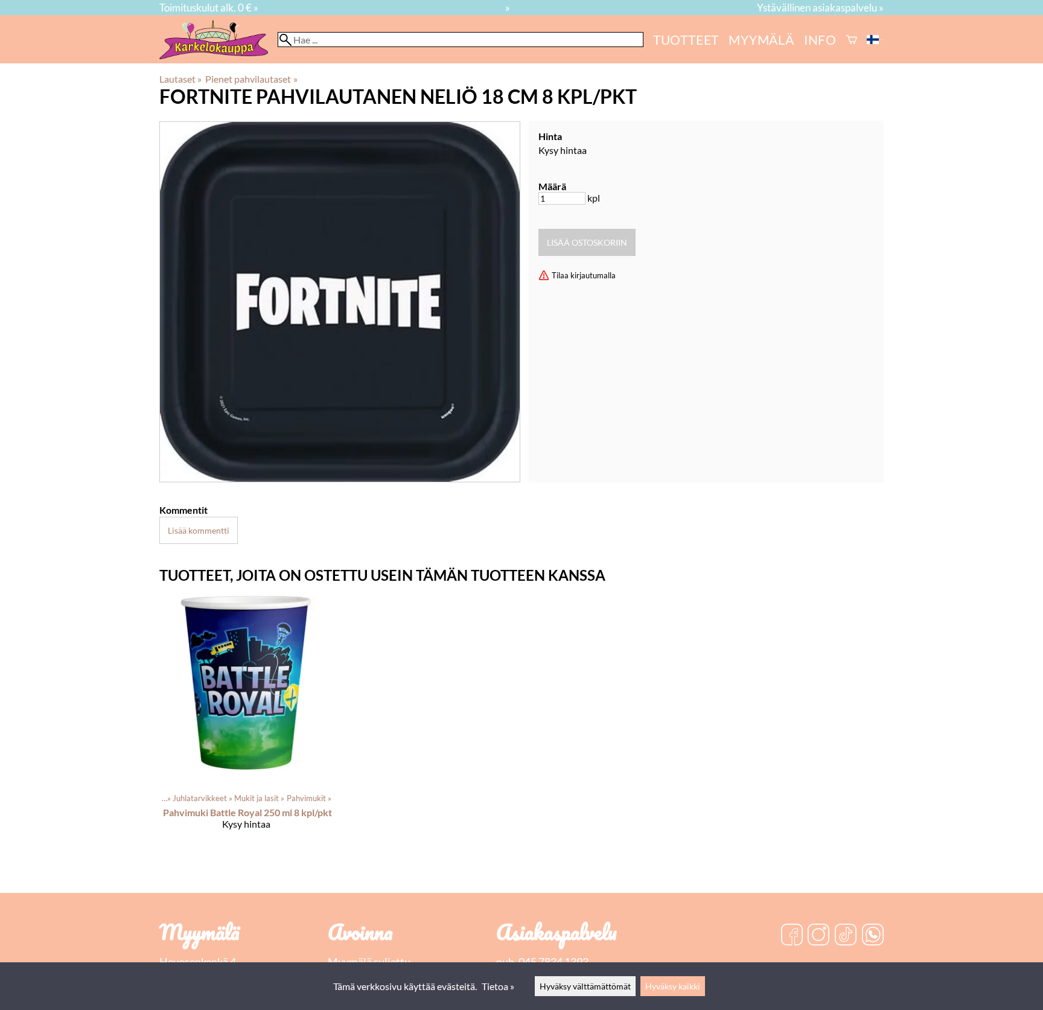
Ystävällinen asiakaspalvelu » (820, 7)
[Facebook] (792, 936)
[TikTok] (845, 936)
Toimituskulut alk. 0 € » (208, 7)
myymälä (761, 39)
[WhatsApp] (873, 936)
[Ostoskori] (851, 39)
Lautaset (180, 79)
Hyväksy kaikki (672, 986)
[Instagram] (818, 936)
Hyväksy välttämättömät (585, 986)
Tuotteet (686, 39)
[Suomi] (875, 39)
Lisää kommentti (198, 530)
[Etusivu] (218, 55)
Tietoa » (498, 986)
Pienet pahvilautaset (251, 79)
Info (820, 39)
